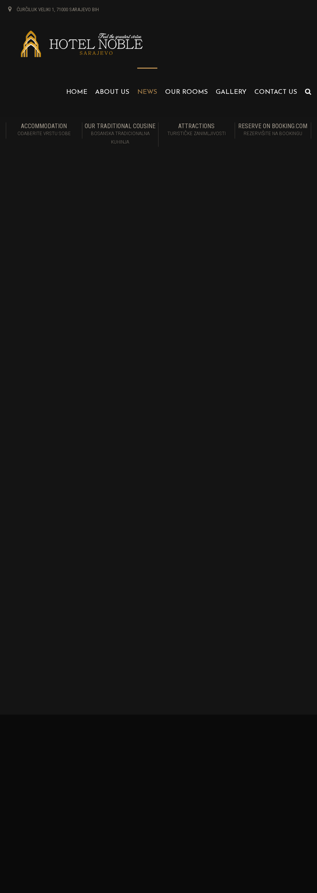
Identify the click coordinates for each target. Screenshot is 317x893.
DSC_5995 (26, 524)
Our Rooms (186, 92)
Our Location (124, 765)
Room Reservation (129, 757)
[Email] (90, 579)
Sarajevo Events (241, 552)
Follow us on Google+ (239, 786)
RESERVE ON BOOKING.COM (272, 129)
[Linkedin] (53, 579)
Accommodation (44, 129)
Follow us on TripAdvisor (242, 779)
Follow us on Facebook (240, 757)
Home (76, 92)
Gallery (231, 92)
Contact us (275, 92)
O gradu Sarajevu (242, 464)
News (147, 92)
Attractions (196, 129)
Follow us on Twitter (237, 771)
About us (112, 92)
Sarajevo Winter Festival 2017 (256, 479)
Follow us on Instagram (241, 765)
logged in (46, 618)
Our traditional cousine (120, 133)
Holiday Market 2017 (246, 450)
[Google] (72, 579)
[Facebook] (15, 579)
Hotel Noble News (244, 535)
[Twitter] (34, 579)
